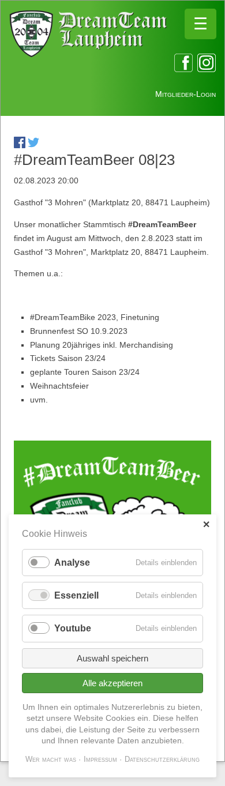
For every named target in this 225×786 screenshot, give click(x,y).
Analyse (72, 562)
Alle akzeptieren (112, 683)
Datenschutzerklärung (162, 759)
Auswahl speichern (112, 658)
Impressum (100, 759)
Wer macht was (50, 759)
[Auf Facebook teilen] (19, 145)
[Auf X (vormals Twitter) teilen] (33, 145)
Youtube (72, 628)
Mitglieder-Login (185, 94)
